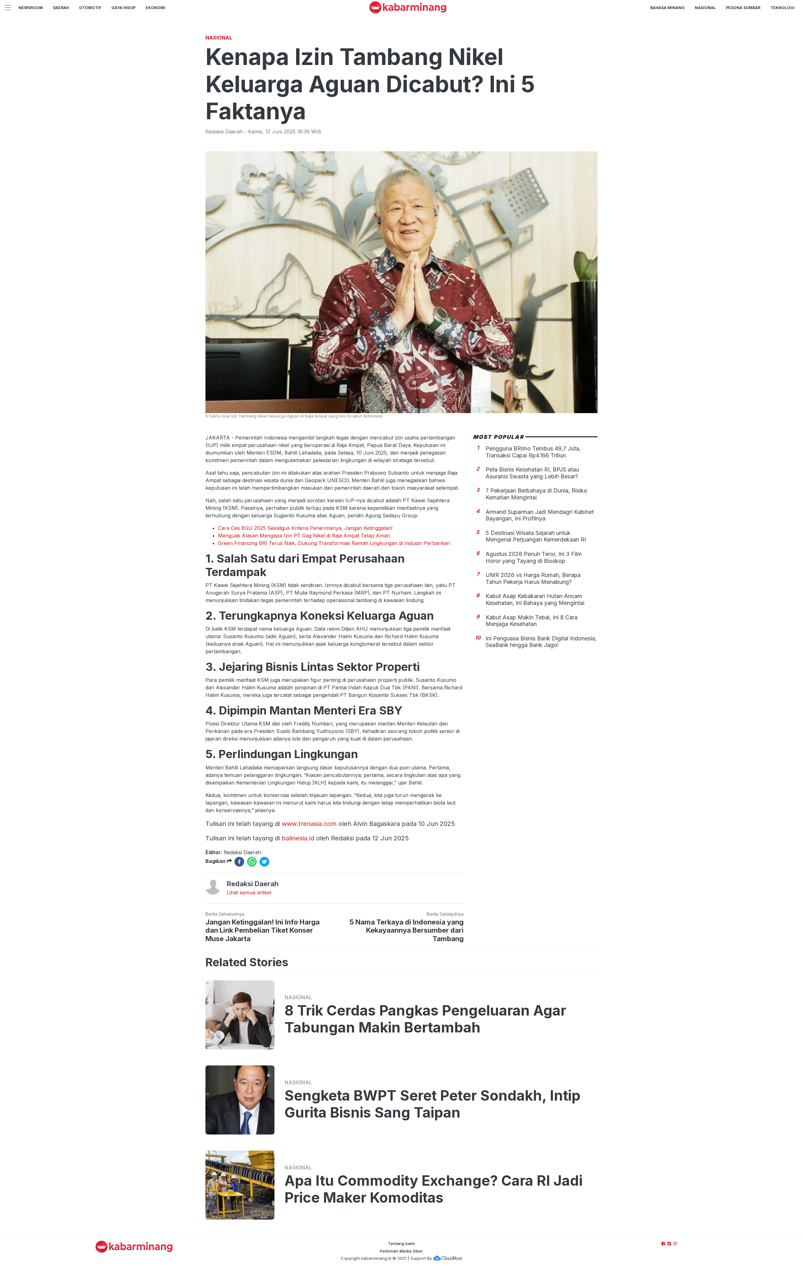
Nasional (705, 7)
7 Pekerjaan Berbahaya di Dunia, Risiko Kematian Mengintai (536, 494)
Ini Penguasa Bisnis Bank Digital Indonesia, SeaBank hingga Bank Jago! (541, 642)
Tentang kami (401, 1243)
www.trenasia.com (309, 823)
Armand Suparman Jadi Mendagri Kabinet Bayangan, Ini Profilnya (540, 515)
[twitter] (264, 862)
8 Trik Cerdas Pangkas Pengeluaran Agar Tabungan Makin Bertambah (425, 1019)
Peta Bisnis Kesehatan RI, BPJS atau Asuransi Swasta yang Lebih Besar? (532, 473)
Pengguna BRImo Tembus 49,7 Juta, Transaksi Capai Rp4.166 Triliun (533, 452)
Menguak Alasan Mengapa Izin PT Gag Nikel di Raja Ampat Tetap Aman (304, 535)
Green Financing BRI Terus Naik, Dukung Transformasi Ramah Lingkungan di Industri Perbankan (334, 543)
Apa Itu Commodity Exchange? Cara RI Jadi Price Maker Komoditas (433, 1189)
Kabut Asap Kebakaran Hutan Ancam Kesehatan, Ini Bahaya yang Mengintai (535, 599)
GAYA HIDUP (123, 7)
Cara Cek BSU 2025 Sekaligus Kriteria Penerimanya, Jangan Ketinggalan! (305, 528)
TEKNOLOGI (782, 7)
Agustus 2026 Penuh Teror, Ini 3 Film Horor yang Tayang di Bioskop (534, 557)
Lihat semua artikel (249, 892)
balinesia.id (298, 838)
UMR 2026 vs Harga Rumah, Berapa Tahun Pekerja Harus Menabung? (533, 578)
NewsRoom (31, 7)
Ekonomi (155, 7)
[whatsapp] (252, 862)
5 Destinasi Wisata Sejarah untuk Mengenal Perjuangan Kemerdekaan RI (536, 536)
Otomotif (90, 7)
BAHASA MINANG (667, 7)
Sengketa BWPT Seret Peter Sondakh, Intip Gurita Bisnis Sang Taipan (433, 1104)
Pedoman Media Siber (401, 1250)
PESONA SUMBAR (743, 7)
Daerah (61, 7)
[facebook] (239, 862)
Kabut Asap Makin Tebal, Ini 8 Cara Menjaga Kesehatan (531, 620)
